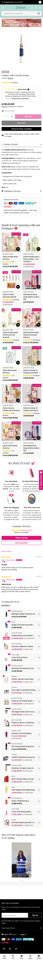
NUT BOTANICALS (17, 611)
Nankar (10, 78)
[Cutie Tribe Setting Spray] (6, 812)
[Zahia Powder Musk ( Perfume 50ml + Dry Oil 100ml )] (31, 242)
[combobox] (21, 13)
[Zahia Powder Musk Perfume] (11, 242)
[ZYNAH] (21, 23)
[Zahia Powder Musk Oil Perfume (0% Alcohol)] (11, 318)
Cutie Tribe (15, 655)
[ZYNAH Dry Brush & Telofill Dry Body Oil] (6, 723)
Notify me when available (21, 129)
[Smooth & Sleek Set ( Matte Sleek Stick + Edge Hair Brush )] (6, 647)
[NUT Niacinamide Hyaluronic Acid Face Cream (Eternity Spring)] (6, 747)
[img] (6, 557)
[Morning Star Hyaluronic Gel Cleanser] (6, 668)
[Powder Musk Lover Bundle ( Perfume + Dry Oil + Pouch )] (6, 636)
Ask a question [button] (21, 543)
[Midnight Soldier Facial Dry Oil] (6, 614)
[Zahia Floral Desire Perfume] (11, 431)
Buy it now (21, 123)
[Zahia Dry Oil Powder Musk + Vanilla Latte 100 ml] (6, 701)
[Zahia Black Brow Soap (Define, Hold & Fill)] (31, 431)
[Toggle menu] (3, 7)
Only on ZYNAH (17, 644)
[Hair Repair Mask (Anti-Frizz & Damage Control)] (6, 712)
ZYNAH (14, 820)
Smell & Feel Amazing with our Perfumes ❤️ (21, 226)
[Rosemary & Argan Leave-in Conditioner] (6, 768)
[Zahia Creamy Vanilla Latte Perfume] (11, 393)
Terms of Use (28, 921)
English (22, 934)
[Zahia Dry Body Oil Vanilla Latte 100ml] (31, 393)
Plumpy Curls (16, 731)
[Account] (36, 7)
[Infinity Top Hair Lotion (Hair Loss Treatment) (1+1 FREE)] (6, 679)
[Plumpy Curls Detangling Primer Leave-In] (6, 735)
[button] (6, 83)
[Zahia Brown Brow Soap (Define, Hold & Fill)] (31, 280)
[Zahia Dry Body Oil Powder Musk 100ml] (31, 356)
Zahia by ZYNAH (8, 254)
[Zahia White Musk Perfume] (11, 356)
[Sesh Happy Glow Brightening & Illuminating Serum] (6, 790)
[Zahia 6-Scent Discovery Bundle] (11, 280)
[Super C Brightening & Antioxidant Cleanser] (6, 801)
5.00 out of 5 (27, 530)
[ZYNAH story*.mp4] (21, 860)
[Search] (38, 13)
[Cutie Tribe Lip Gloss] (6, 658)
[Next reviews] (38, 94)
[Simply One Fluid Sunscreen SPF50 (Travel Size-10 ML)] (6, 625)
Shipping (4, 107)
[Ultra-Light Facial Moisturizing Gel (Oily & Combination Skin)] (6, 690)
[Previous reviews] (5, 94)
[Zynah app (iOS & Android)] (31, 7)
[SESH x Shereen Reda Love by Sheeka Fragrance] (6, 779)
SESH (13, 622)
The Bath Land (16, 709)
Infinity (14, 676)
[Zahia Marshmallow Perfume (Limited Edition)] (31, 318)
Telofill (14, 687)
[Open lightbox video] (21, 860)
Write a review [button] (22, 538)
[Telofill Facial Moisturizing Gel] (6, 757)
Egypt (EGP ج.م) (10, 934)
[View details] (39, 614)
